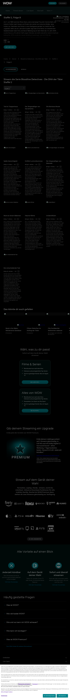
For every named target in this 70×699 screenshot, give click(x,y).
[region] (35, 682)
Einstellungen (4, 695)
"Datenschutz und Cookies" (24, 684)
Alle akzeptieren (62, 695)
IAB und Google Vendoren (6, 692)
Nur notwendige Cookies (49, 695)
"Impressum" (35, 684)
